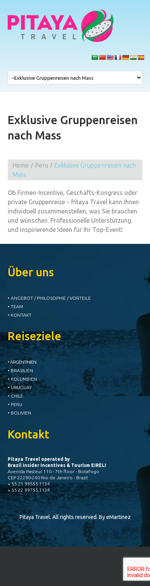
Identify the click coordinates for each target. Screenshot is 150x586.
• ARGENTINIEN (22, 361)
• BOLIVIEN (19, 412)
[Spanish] (140, 57)
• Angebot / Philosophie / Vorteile (49, 298)
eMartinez (118, 517)
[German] (125, 57)
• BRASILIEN (20, 370)
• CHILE (15, 395)
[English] (110, 57)
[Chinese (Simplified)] (102, 57)
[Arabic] (94, 57)
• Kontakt (20, 314)
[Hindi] (133, 57)
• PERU (15, 404)
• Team (15, 306)
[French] (117, 57)
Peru (41, 165)
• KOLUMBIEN (22, 378)
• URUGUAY (20, 387)
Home (20, 165)
